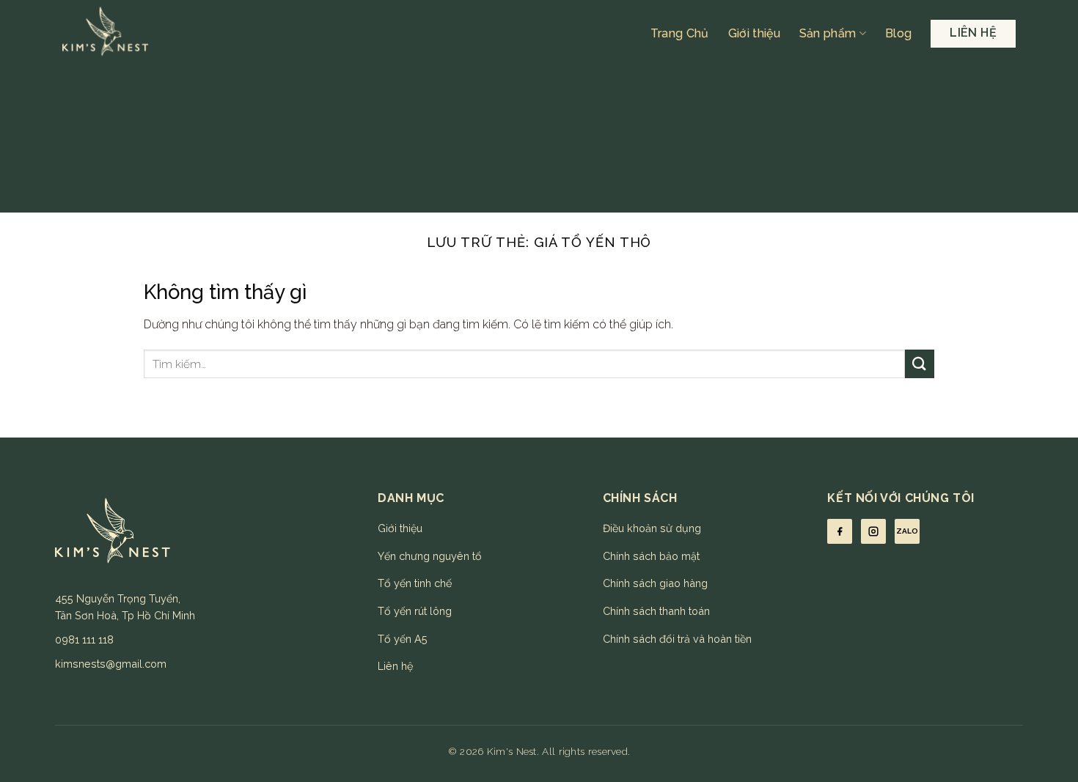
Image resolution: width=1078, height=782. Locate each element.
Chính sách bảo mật (651, 556)
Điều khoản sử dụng (652, 528)
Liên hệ (395, 666)
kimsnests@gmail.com (110, 663)
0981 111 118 (84, 639)
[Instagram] (873, 531)
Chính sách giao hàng (655, 583)
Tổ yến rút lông (415, 611)
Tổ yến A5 (403, 638)
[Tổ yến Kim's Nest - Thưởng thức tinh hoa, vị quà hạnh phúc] (186, 33)
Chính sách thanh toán (656, 611)
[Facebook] (839, 531)
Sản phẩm (828, 33)
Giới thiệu (754, 33)
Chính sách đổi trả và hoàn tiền (677, 638)
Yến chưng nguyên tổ (430, 556)
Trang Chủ (679, 33)
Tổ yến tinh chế (415, 583)
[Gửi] (919, 364)
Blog (898, 33)
